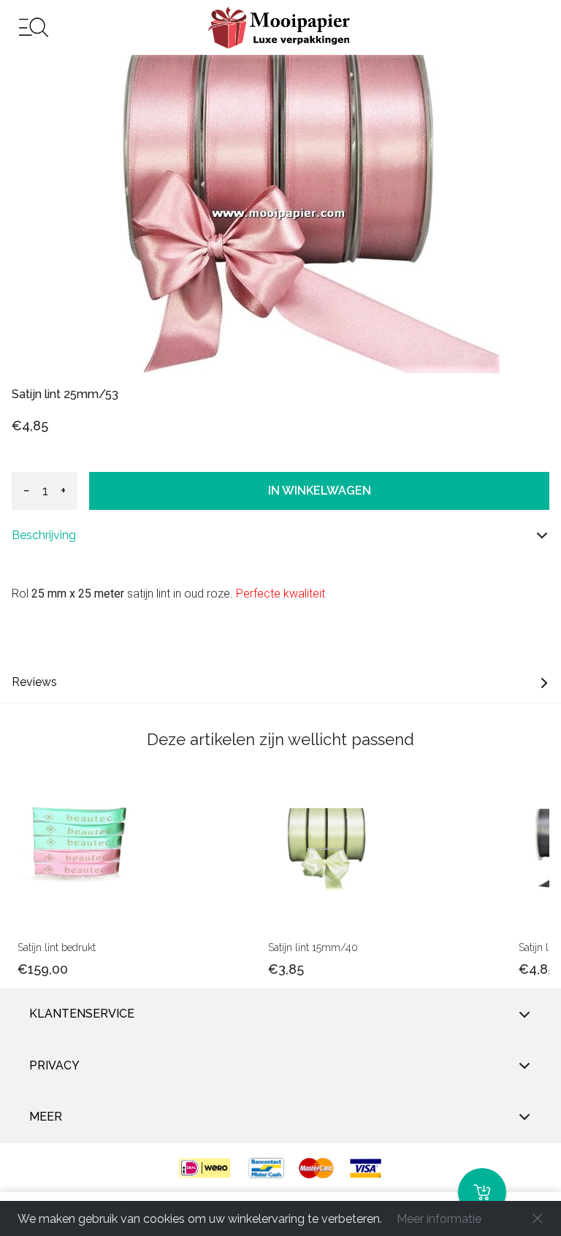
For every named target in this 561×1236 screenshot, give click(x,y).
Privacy (54, 1065)
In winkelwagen (319, 490)
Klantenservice (81, 1014)
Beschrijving (44, 535)
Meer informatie (439, 1219)
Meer (45, 1117)
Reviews (34, 682)
